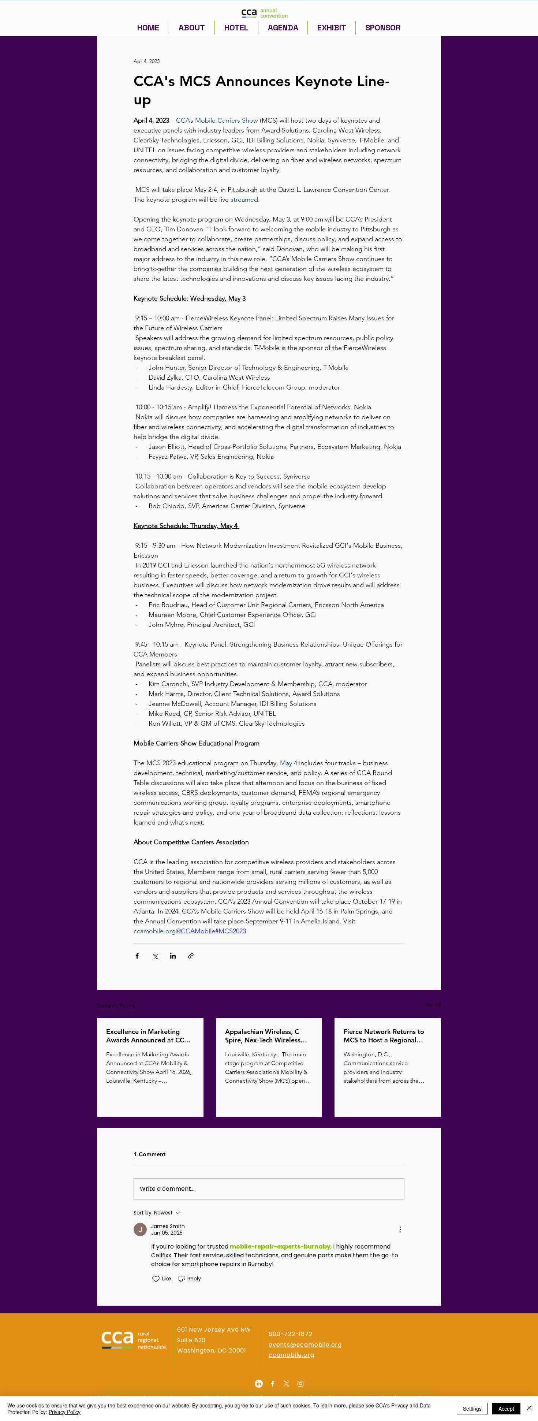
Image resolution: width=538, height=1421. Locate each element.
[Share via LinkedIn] (172, 955)
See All (433, 1004)
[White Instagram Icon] (300, 1384)
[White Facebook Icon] (273, 1384)
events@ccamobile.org (305, 1344)
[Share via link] (190, 955)
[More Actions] (400, 1229)
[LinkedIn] (259, 1384)
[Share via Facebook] (137, 955)
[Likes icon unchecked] (156, 1279)
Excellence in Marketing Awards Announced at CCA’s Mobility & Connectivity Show (149, 1035)
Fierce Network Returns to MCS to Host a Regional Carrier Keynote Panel (384, 1035)
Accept (506, 1408)
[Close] (529, 1408)
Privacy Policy (65, 1412)
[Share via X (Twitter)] (155, 955)
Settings (472, 1408)
